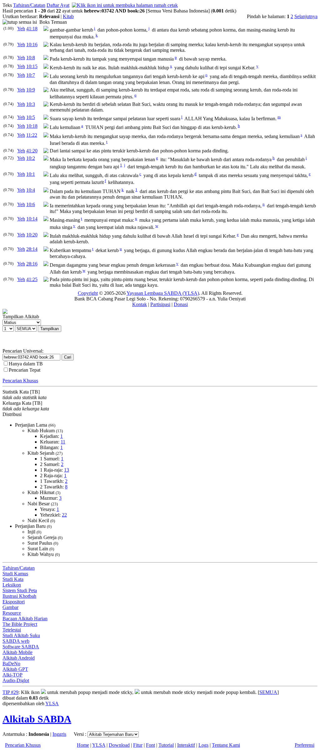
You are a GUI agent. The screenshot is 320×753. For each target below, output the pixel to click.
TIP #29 (10, 692)
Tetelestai (11, 629)
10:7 (30, 75)
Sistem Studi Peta (19, 590)
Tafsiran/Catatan (29, 5)
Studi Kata (12, 579)
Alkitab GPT (15, 669)
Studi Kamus (15, 573)
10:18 (32, 126)
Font (150, 745)
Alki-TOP (12, 674)
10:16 (32, 44)
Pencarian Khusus (20, 380)
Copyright (88, 293)
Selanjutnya (306, 16)
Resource (11, 613)
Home (83, 745)
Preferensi (304, 745)
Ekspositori (13, 601)
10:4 (30, 190)
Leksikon (11, 584)
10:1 (30, 174)
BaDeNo (11, 663)
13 (66, 470)
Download (119, 745)
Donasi (181, 304)
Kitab (68, 16)
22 (64, 515)
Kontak (139, 304)
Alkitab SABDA (36, 719)
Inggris (59, 734)
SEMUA (268, 692)
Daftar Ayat (58, 5)
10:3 (30, 104)
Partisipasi (160, 304)
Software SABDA (20, 646)
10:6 (30, 204)
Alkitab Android (18, 658)
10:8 (30, 57)
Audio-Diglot (15, 680)
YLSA (52, 703)
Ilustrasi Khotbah (19, 596)
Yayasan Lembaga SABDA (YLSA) (163, 293)
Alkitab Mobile (17, 652)
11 (63, 441)
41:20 (32, 150)
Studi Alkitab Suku (21, 635)
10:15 (32, 66)
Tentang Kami (226, 745)
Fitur (137, 745)
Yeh (21, 28)
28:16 (32, 263)
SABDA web (15, 641)
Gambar (10, 607)
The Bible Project (19, 624)
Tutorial (166, 745)
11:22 (31, 135)
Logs (203, 745)
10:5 (30, 117)
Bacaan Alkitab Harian (25, 618)
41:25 (32, 279)
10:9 (30, 89)
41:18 (32, 28)
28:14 (32, 249)
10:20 (32, 234)
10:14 (32, 218)
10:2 (30, 158)
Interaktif (186, 745)
